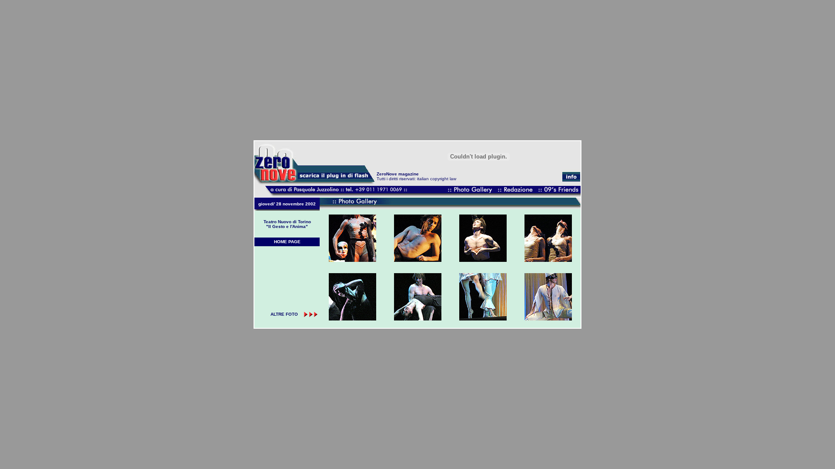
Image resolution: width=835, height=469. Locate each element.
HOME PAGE (287, 241)
